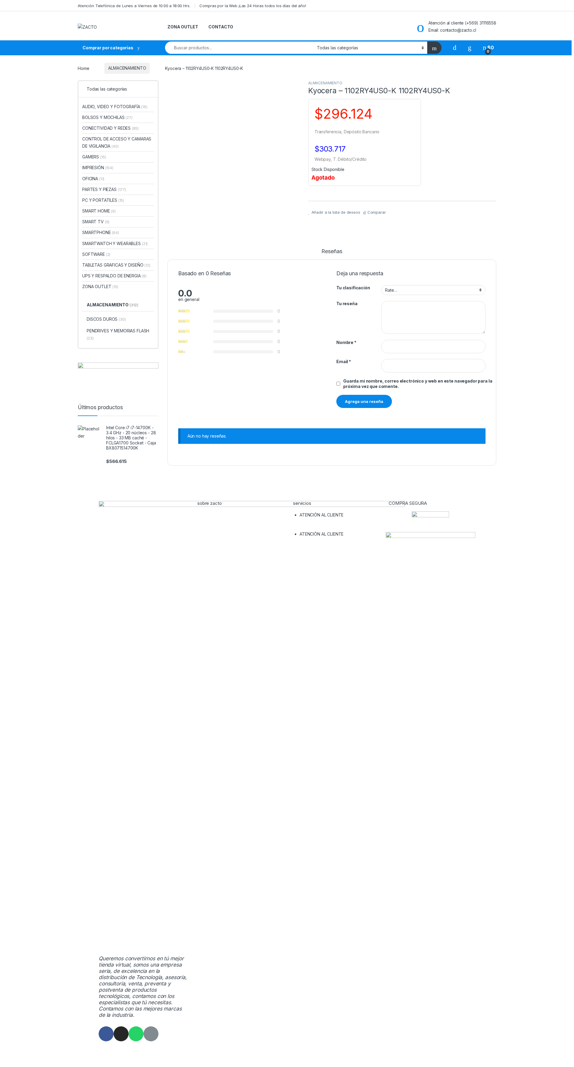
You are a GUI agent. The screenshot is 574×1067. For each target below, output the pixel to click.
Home (83, 68)
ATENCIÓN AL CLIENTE (322, 514)
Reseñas (331, 251)
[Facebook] (106, 1033)
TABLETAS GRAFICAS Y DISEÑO (116, 264)
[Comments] (151, 1033)
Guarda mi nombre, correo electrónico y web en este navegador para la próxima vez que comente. (417, 383)
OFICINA (93, 178)
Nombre (346, 342)
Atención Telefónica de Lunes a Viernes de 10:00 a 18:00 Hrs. (134, 5)
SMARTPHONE (100, 232)
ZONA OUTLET (182, 26)
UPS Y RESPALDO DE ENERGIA (114, 275)
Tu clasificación (353, 287)
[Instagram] (121, 1033)
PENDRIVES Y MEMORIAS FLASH (118, 334)
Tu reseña (347, 303)
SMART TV (95, 221)
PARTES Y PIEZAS (104, 189)
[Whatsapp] (136, 1033)
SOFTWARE (96, 254)
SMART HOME (99, 210)
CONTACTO (220, 26)
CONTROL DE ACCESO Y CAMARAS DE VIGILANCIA (116, 142)
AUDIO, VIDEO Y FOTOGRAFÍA (114, 106)
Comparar (376, 212)
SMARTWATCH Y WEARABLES (115, 243)
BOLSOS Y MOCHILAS (107, 117)
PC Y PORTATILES (103, 200)
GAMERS (94, 156)
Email (343, 361)
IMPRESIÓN (97, 167)
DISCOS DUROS (106, 319)
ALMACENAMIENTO (127, 68)
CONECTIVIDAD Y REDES (110, 128)
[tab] (331, 254)
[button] (335, 527)
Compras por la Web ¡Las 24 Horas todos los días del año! (252, 5)
